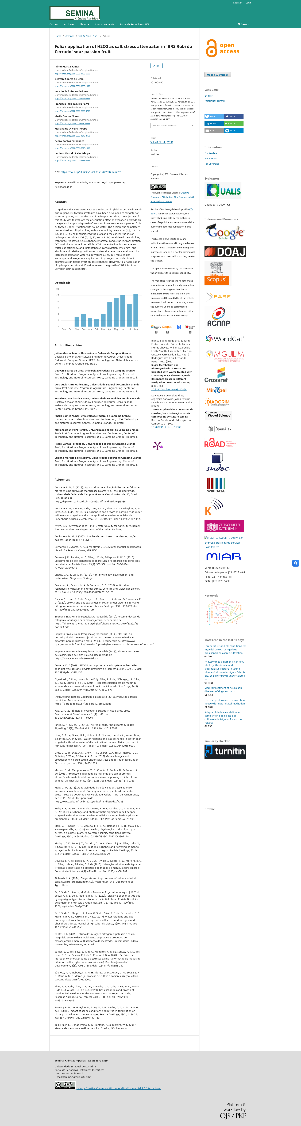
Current (54, 24)
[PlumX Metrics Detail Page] (157, 445)
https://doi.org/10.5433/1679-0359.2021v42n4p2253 (91, 172)
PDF (157, 65)
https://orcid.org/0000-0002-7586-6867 (72, 161)
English (208, 95)
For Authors (210, 158)
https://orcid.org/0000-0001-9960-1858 (72, 86)
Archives (69, 24)
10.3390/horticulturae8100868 (169, 389)
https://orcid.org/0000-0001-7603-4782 (72, 111)
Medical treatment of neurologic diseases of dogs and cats (223, 689)
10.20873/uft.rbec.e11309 (166, 427)
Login (249, 2)
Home (58, 35)
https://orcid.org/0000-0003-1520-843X (72, 123)
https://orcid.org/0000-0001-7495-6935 (72, 98)
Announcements (104, 24)
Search (244, 24)
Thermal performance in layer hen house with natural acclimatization (224, 701)
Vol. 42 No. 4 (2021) (88, 35)
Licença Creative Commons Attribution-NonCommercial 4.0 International (118, 1088)
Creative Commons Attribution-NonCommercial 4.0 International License (172, 197)
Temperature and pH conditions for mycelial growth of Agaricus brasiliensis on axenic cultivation (225, 649)
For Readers (210, 153)
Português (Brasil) (215, 101)
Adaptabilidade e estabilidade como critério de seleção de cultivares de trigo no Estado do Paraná (223, 717)
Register (237, 2)
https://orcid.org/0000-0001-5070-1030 (72, 148)
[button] (214, 116)
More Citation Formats (164, 125)
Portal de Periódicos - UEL (134, 24)
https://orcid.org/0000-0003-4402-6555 (72, 74)
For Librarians (211, 163)
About (83, 24)
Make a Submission (218, 74)
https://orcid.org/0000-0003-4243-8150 (72, 136)
